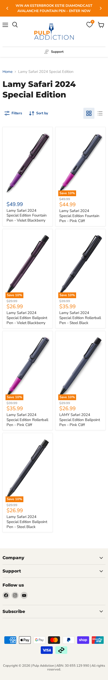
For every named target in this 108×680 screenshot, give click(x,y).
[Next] (100, 8)
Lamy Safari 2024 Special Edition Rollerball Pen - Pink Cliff (27, 419)
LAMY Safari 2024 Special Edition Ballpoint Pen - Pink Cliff (79, 419)
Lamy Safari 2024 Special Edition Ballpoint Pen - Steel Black (27, 521)
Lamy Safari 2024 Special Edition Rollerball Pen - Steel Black (80, 317)
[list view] (99, 113)
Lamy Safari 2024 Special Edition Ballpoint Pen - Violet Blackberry (27, 317)
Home (8, 72)
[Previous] (7, 8)
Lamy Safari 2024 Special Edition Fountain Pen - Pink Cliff (79, 215)
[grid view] (88, 113)
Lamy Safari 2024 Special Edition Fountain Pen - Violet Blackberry (27, 215)
